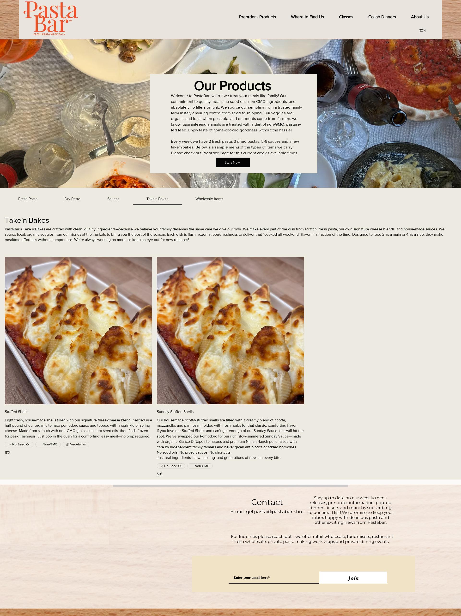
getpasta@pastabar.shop (275, 511)
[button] (423, 30)
